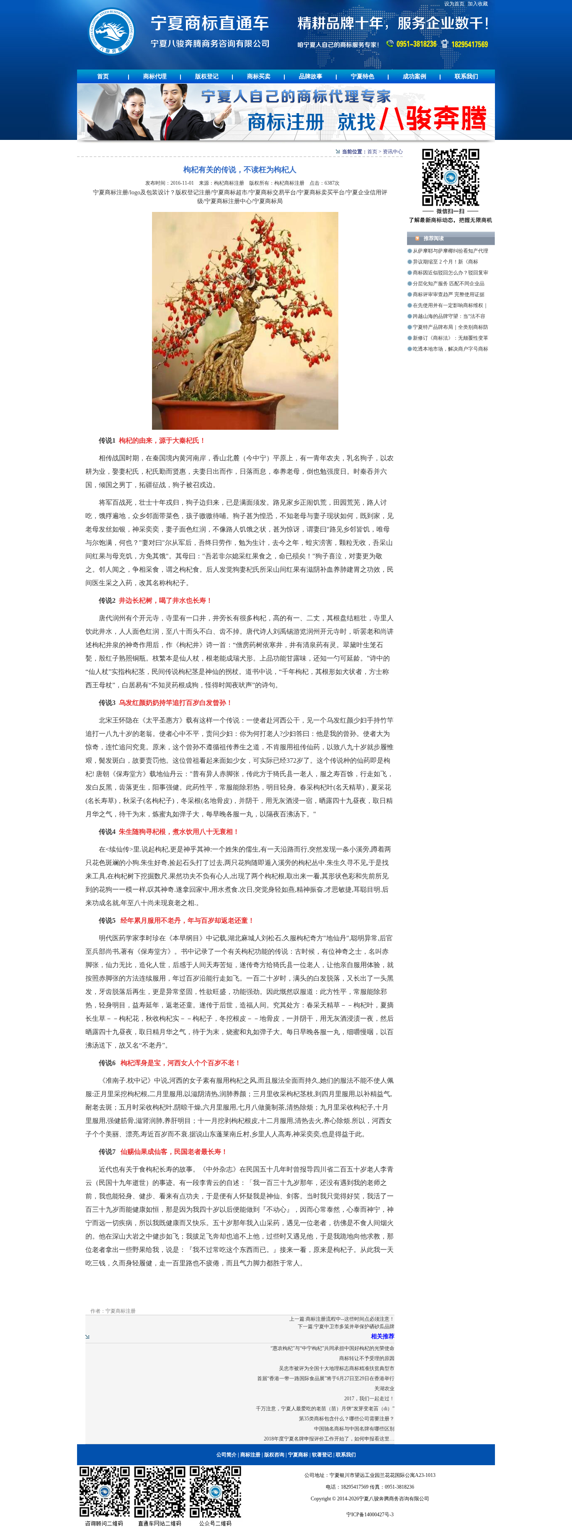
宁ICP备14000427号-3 (370, 1515)
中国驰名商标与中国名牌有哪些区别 (354, 1429)
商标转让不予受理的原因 (366, 1358)
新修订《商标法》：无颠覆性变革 (450, 338)
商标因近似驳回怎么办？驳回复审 (450, 273)
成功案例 (414, 76)
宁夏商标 (298, 1455)
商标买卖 (259, 76)
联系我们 (466, 76)
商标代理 (155, 76)
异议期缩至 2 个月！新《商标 (445, 262)
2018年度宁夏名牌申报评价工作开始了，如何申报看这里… (329, 1439)
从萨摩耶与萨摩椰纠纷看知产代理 (450, 251)
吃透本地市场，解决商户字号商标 (450, 349)
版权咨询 (274, 1455)
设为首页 (454, 4)
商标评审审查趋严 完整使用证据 (448, 294)
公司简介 (226, 1455)
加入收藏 (478, 4)
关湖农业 (384, 1388)
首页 (103, 76)
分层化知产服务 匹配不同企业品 (448, 283)
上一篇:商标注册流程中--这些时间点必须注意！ (341, 1319)
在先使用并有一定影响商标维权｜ (450, 305)
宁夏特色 (362, 76)
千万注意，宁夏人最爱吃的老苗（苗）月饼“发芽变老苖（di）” (325, 1409)
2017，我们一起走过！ (369, 1399)
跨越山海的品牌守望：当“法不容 (449, 316)
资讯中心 (393, 152)
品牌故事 (310, 76)
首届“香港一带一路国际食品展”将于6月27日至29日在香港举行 (325, 1378)
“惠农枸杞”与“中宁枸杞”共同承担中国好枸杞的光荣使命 (332, 1348)
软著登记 (322, 1455)
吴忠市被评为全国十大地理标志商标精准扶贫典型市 (336, 1368)
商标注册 (250, 1455)
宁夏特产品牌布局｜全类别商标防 (450, 327)
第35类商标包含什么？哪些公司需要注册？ (346, 1419)
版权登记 (207, 76)
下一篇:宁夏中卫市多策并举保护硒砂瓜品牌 (346, 1326)
